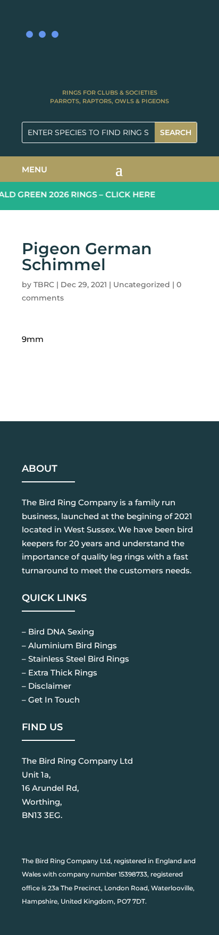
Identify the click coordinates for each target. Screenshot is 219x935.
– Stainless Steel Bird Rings (75, 659)
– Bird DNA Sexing (58, 632)
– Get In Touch (51, 700)
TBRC (43, 284)
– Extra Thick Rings (59, 672)
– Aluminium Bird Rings (69, 645)
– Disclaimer (46, 686)
